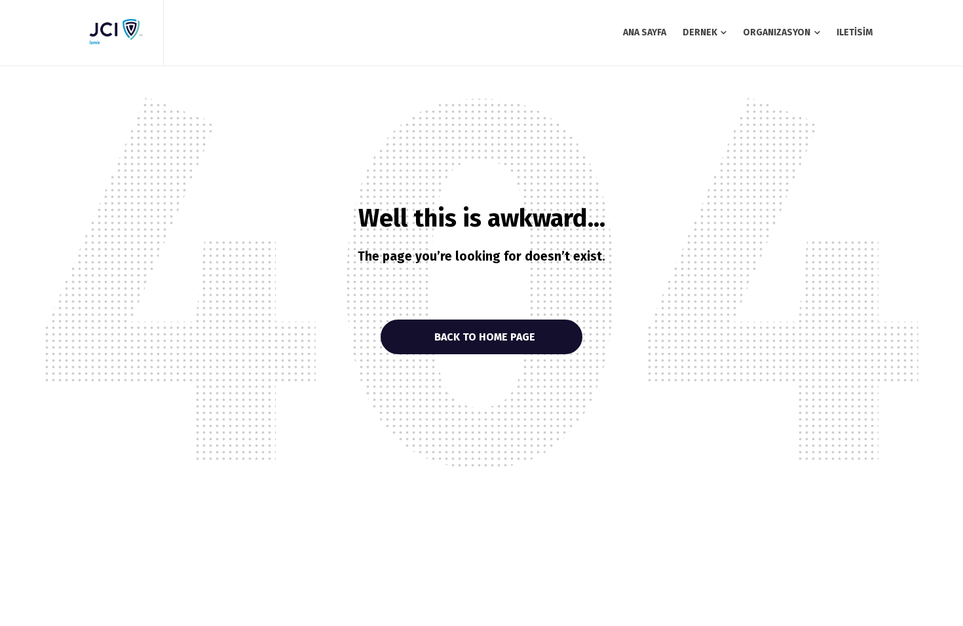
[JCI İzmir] (114, 32)
